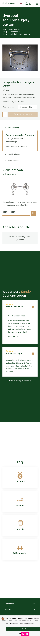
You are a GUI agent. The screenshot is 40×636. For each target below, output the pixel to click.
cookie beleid (29, 623)
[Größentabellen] (20, 547)
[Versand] (20, 499)
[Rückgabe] (20, 523)
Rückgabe (20, 529)
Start (4, 29)
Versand (20, 505)
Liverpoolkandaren (10, 32)
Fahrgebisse (14, 29)
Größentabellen (20, 553)
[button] (24, 4)
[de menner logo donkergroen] (8, 3)
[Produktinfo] (20, 475)
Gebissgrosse (8, 107)
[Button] (26, 3)
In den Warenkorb (24, 114)
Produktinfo (20, 481)
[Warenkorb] (30, 3)
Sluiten (20, 633)
